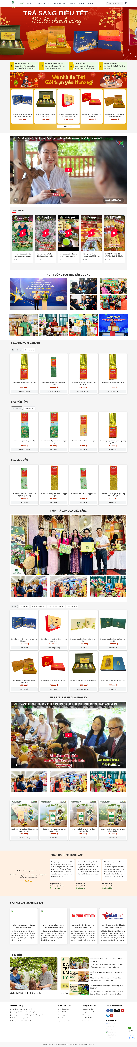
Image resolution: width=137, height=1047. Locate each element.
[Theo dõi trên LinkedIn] (108, 1015)
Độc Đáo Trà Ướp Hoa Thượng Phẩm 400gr (45, 115)
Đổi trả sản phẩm (86, 1015)
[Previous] (5, 33)
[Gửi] (107, 3)
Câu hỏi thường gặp (87, 1021)
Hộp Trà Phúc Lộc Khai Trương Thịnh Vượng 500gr (114, 115)
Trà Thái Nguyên (39, 3)
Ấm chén (73, 3)
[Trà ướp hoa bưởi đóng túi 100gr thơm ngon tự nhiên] (83, 813)
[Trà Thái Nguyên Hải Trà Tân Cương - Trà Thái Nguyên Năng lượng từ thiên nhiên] (13, 3)
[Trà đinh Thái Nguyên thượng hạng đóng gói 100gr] (83, 366)
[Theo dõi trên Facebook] (108, 1010)
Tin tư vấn (81, 3)
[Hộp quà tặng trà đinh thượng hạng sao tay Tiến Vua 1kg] (24, 623)
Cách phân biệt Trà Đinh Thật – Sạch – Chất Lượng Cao (106, 960)
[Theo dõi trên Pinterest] (122, 1010)
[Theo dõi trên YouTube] (111, 1015)
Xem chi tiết (53, 449)
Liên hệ (90, 3)
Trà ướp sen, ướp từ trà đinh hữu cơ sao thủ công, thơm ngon (24, 830)
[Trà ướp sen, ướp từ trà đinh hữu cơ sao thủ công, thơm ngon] (24, 813)
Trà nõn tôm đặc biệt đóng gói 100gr (83, 441)
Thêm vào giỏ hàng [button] (24, 391)
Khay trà (65, 3)
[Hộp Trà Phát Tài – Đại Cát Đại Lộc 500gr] (53, 664)
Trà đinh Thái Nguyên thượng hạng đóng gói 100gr (83, 383)
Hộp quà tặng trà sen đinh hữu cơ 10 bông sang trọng (68, 115)
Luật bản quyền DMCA (64, 1021)
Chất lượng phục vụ (63, 1015)
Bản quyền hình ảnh (63, 1018)
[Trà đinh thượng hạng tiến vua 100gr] (112, 366)
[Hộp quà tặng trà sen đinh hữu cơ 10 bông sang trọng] (53, 623)
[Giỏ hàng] (126, 3)
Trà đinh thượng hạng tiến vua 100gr (113, 382)
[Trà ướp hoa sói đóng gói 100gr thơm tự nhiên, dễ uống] (112, 813)
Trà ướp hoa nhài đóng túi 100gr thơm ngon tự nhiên (53, 830)
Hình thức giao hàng (87, 1018)
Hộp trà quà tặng (54, 3)
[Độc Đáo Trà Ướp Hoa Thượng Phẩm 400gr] (83, 664)
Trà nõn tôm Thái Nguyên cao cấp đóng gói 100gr (53, 442)
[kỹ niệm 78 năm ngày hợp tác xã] (53, 325)
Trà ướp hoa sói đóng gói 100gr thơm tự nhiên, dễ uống (113, 830)
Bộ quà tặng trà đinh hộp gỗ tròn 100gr (113, 680)
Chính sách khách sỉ (63, 1009)
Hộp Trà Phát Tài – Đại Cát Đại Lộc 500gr (91, 115)
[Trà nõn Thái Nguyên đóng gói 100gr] (24, 425)
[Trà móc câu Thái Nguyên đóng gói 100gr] (83, 478)
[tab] (17, 350)
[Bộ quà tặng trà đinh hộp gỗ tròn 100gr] (112, 664)
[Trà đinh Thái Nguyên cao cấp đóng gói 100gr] (53, 366)
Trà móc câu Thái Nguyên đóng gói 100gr (83, 494)
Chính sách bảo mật (63, 1012)
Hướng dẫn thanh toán (88, 1012)
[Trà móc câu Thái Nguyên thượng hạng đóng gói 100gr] (112, 478)
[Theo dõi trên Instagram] (111, 1010)
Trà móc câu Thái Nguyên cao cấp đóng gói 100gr (53, 495)
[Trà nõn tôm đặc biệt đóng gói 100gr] (83, 425)
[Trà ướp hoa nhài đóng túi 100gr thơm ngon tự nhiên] (53, 813)
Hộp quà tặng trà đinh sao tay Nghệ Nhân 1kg (83, 640)
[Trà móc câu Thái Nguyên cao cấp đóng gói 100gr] (53, 478)
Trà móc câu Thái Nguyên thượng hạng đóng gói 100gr (113, 495)
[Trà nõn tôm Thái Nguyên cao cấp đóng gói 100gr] (53, 425)
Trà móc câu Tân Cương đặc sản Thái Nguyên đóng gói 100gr (24, 495)
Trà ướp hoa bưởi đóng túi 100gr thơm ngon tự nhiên (83, 830)
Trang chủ (20, 3)
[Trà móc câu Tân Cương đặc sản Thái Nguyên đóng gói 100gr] (24, 478)
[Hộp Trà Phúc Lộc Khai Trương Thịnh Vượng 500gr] (24, 664)
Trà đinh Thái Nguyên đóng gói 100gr (24, 382)
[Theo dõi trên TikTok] (115, 1010)
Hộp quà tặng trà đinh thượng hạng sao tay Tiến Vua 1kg (22, 115)
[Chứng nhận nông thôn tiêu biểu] (23, 325)
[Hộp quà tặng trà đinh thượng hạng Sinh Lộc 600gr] (112, 623)
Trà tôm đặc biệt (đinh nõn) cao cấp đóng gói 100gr (113, 442)
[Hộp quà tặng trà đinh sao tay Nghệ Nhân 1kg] (83, 623)
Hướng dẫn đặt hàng (87, 1009)
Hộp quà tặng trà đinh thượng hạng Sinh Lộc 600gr (112, 640)
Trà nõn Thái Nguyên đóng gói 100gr (24, 441)
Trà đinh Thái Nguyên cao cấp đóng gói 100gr (54, 383)
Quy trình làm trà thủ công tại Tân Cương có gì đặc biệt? (106, 987)
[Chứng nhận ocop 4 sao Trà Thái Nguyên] (83, 325)
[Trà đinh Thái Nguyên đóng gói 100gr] (24, 366)
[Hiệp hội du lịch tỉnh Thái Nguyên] (113, 325)
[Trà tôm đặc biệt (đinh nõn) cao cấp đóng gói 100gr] (112, 425)
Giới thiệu (29, 3)
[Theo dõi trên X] (118, 1010)
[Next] (131, 33)
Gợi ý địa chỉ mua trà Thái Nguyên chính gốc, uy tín (52, 993)
